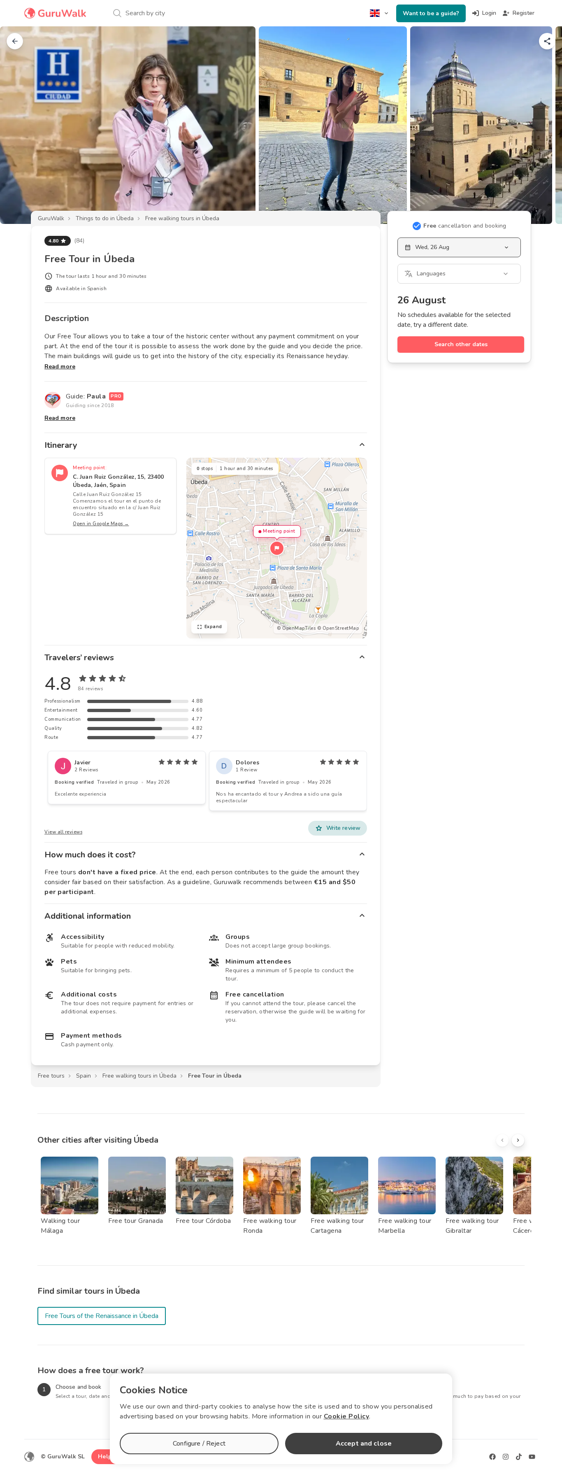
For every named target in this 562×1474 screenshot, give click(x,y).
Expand (213, 627)
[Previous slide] (19, 125)
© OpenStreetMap (338, 628)
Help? (106, 1456)
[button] (276, 548)
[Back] (15, 41)
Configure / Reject (199, 1443)
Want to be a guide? (431, 13)
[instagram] (505, 1456)
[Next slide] (542, 125)
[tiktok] (519, 1456)
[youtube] (532, 1456)
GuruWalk (51, 218)
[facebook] (492, 1456)
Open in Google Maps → (101, 524)
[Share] (547, 41)
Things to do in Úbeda (105, 218)
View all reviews (63, 832)
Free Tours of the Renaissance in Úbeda (101, 1315)
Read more (59, 366)
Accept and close (364, 1443)
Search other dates (461, 344)
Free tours (51, 1076)
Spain (83, 1076)
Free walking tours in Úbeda (182, 218)
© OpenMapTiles (296, 628)
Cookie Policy (346, 1416)
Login (489, 13)
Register (523, 13)
